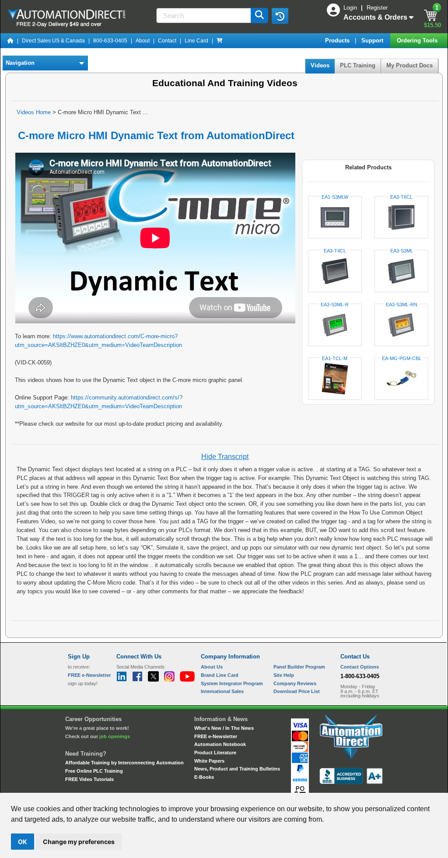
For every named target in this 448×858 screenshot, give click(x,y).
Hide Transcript (224, 456)
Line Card (196, 41)
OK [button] (22, 841)
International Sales (222, 691)
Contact (167, 41)
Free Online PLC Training (94, 771)
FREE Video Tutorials (89, 779)
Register (377, 7)
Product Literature (215, 752)
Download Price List (296, 691)
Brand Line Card (219, 675)
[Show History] (280, 16)
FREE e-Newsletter (215, 736)
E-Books (204, 777)
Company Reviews (294, 683)
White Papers (209, 760)
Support (373, 40)
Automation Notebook (220, 744)
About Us (212, 666)
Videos (320, 65)
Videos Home (34, 112)
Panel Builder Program (299, 666)
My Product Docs (409, 65)
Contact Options (359, 666)
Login (351, 7)
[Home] (10, 41)
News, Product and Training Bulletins (237, 768)
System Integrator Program (232, 683)
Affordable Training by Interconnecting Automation (124, 762)
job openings (114, 736)
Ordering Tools (418, 40)
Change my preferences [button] (79, 841)
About (143, 41)
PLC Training (358, 65)
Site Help (283, 675)
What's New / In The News (224, 728)
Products (338, 40)
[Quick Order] (220, 41)
